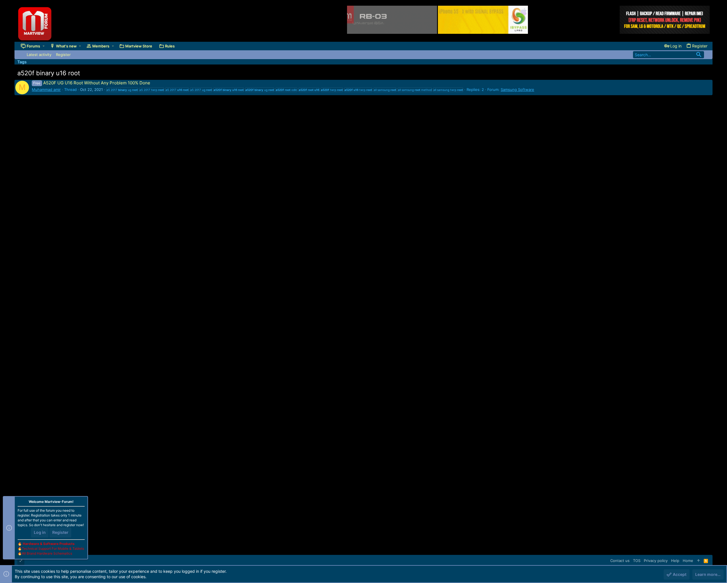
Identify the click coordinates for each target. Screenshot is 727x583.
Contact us (620, 560)
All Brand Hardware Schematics (47, 553)
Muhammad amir (46, 89)
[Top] (698, 560)
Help (675, 560)
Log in (40, 532)
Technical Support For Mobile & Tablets (53, 548)
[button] (44, 45)
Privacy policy (656, 560)
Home (688, 560)
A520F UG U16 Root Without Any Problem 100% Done (91, 83)
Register (60, 532)
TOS (636, 560)
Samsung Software (517, 89)
